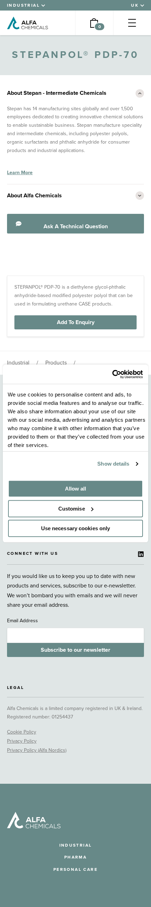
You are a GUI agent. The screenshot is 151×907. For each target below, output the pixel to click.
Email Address (22, 621)
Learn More (20, 173)
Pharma (75, 857)
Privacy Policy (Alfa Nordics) (36, 750)
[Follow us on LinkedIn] (141, 554)
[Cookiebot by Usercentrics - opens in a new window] (112, 374)
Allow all (75, 489)
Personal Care (75, 869)
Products (56, 362)
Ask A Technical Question (76, 226)
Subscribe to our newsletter (75, 649)
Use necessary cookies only (75, 528)
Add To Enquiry (75, 322)
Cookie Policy (21, 732)
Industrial (18, 362)
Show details (113, 464)
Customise (71, 509)
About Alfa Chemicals (34, 195)
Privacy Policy (22, 741)
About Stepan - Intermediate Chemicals (56, 93)
